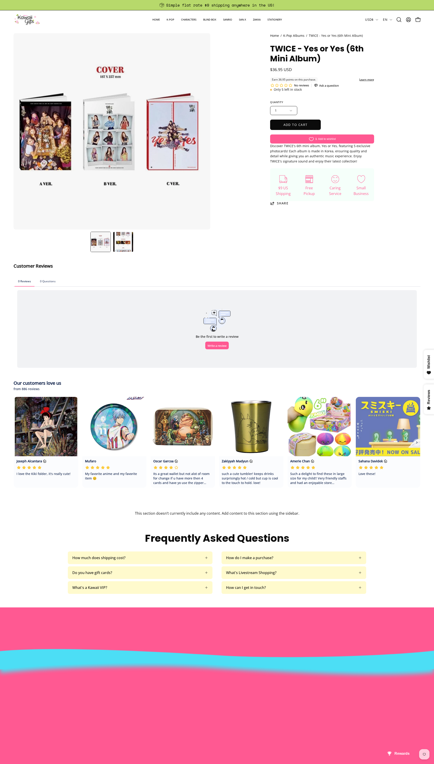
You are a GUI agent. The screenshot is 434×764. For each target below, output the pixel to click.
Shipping (208, 697)
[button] (170, 19)
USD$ (369, 19)
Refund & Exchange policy (139, 697)
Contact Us (210, 689)
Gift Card (208, 704)
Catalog (124, 704)
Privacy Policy (129, 719)
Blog (204, 712)
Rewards (125, 689)
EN (385, 19)
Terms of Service (132, 712)
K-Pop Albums (293, 35)
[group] (217, 5)
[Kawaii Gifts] (27, 19)
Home (274, 35)
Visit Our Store (213, 682)
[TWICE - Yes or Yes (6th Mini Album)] (100, 242)
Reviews (207, 719)
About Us (125, 682)
